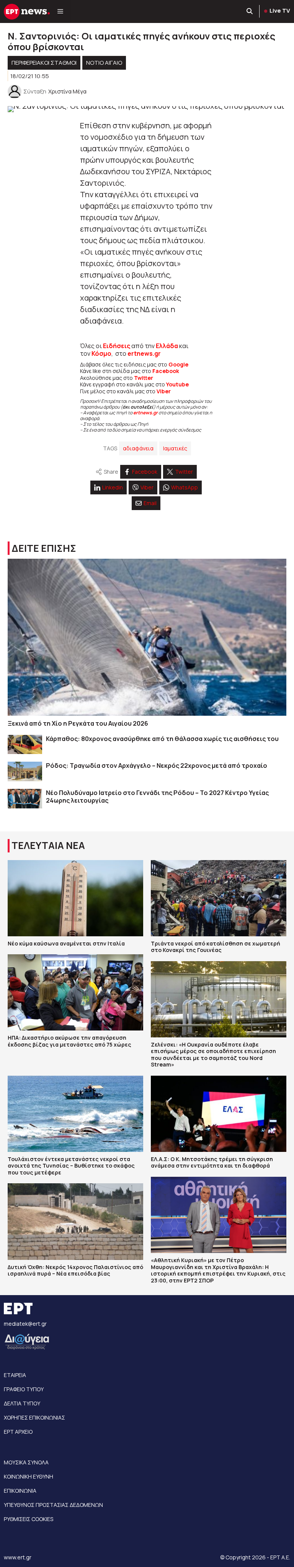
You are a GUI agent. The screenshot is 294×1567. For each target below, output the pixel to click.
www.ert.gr (17, 1557)
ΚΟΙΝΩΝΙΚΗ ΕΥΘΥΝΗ (28, 1476)
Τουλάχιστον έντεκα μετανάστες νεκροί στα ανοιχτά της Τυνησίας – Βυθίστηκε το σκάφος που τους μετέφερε (71, 1165)
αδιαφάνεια (138, 448)
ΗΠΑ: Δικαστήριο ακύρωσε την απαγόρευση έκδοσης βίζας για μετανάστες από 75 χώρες (69, 1041)
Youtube (177, 384)
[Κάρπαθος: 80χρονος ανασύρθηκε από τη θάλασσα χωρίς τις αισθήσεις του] (25, 744)
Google (178, 364)
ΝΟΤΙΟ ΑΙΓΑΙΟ (104, 63)
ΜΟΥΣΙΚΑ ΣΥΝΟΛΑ (26, 1462)
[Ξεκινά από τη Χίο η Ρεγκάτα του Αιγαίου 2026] (147, 637)
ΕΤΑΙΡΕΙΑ (15, 1375)
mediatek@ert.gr (25, 1323)
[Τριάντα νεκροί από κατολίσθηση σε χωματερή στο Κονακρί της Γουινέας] (218, 898)
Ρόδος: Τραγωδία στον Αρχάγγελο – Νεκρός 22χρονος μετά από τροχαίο (156, 765)
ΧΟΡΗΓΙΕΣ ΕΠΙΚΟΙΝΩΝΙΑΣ (34, 1417)
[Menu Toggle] (60, 11)
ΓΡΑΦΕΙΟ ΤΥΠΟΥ (24, 1389)
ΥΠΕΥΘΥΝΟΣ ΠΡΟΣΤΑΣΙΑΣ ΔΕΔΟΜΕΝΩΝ (53, 1504)
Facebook (165, 371)
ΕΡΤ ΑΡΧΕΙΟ (18, 1431)
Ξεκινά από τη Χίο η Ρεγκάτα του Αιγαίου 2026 (78, 723)
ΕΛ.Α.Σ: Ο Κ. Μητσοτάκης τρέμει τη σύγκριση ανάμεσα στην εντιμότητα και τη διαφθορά (212, 1162)
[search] (250, 11)
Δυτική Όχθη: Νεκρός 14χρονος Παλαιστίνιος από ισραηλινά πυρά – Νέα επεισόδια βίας (75, 1270)
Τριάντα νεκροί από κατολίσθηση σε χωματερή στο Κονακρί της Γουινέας (215, 947)
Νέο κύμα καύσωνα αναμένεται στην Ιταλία (66, 943)
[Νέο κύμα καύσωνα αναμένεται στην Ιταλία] (75, 898)
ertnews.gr (145, 412)
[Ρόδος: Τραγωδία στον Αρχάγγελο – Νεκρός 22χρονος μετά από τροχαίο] (25, 771)
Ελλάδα (167, 346)
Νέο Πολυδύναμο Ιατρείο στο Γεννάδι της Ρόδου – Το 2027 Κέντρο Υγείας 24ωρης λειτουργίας (157, 796)
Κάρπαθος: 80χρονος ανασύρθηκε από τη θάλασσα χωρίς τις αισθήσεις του (162, 738)
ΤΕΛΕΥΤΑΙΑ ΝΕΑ (48, 845)
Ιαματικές (175, 448)
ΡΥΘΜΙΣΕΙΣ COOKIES (28, 1519)
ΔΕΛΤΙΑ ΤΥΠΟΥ (22, 1403)
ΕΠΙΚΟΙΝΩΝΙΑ (20, 1490)
